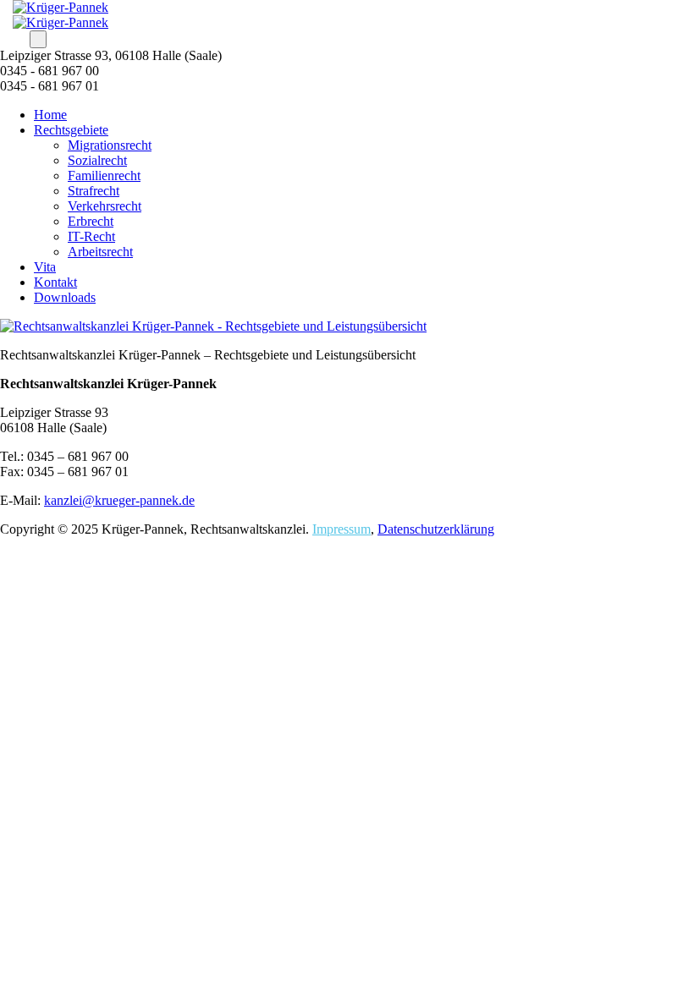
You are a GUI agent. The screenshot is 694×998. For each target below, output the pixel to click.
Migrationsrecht (109, 145)
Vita (45, 267)
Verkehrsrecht (104, 206)
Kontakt (55, 282)
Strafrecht (93, 191)
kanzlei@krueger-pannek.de (119, 500)
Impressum (341, 529)
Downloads (65, 297)
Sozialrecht (97, 160)
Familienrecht (104, 175)
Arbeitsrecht (100, 251)
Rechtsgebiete (71, 130)
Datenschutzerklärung (435, 529)
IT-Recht (91, 236)
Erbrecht (90, 221)
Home (50, 114)
